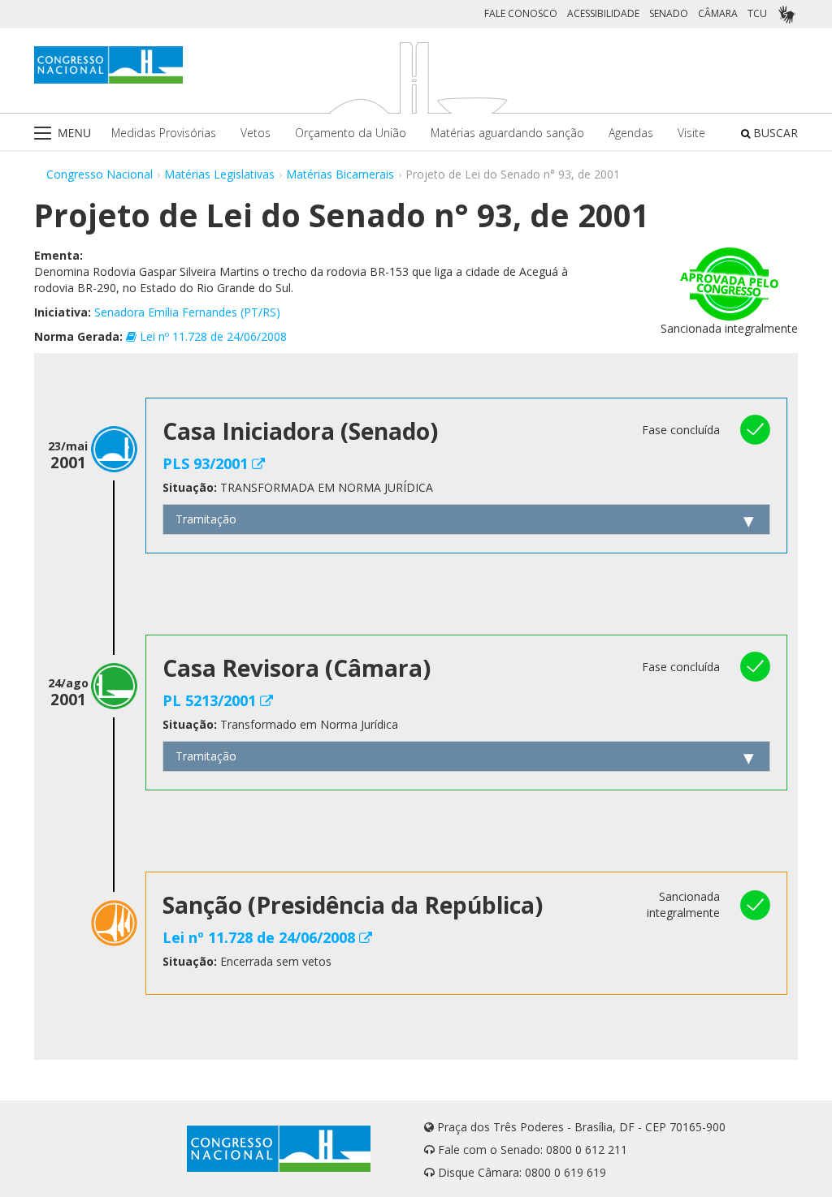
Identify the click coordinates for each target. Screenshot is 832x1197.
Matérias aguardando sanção (507, 132)
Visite (691, 132)
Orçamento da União (350, 132)
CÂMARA (718, 13)
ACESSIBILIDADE (603, 13)
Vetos (255, 132)
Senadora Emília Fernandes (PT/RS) (187, 312)
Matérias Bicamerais (340, 174)
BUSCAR (774, 132)
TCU (757, 13)
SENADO (668, 13)
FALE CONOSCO (520, 13)
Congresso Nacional (99, 174)
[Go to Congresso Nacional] (108, 65)
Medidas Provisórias (163, 132)
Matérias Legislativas (219, 174)
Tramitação (206, 519)
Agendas (631, 132)
